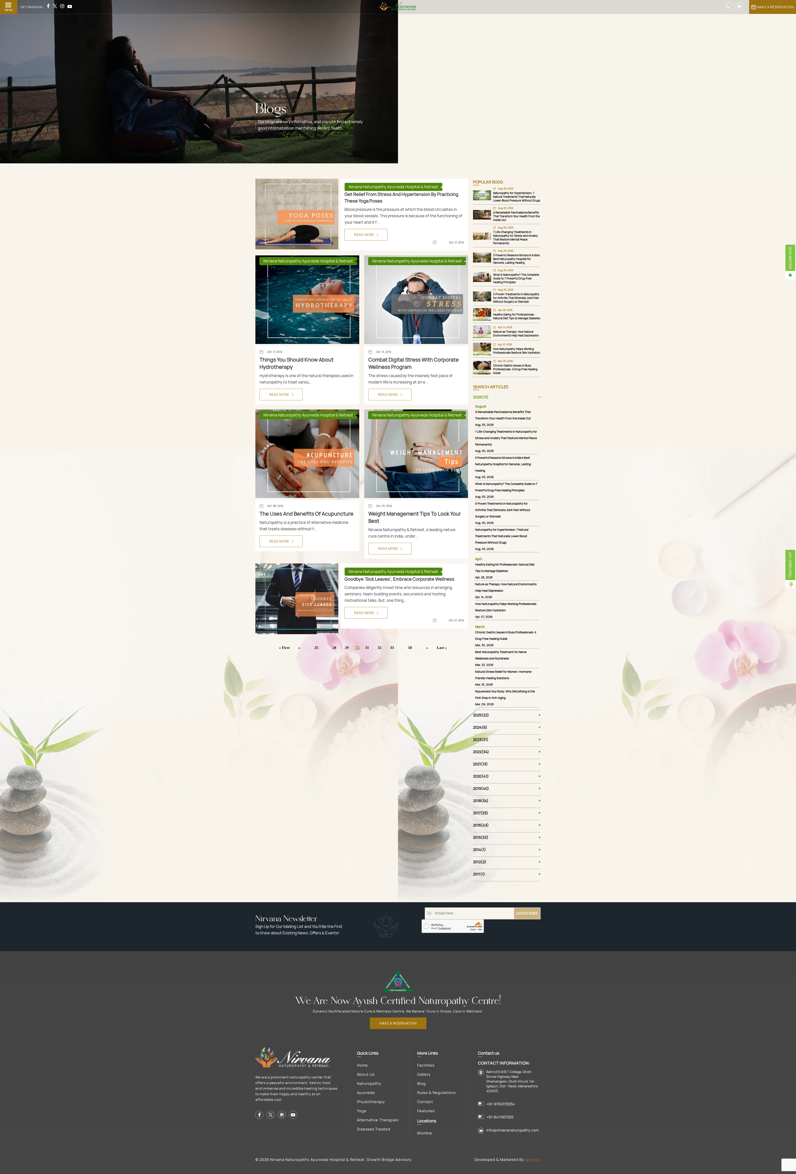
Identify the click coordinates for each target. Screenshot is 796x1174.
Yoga (361, 1110)
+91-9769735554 (500, 1103)
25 (316, 648)
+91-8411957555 (499, 1117)
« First (284, 648)
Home (362, 1065)
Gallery (424, 1074)
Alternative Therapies (377, 1119)
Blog (421, 1083)
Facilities (425, 1065)
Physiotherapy (371, 1101)
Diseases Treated (373, 1129)
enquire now (790, 258)
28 (334, 648)
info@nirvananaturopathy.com (512, 1130)
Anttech (533, 1159)
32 (379, 648)
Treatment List (790, 565)
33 (392, 648)
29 (347, 648)
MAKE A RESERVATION (775, 7)
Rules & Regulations (436, 1092)
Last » (442, 648)
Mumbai (424, 1132)
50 (410, 648)
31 (367, 648)
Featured (426, 1110)
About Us (366, 1074)
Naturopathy (369, 1083)
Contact (425, 1101)
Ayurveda (366, 1092)
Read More (364, 234)
